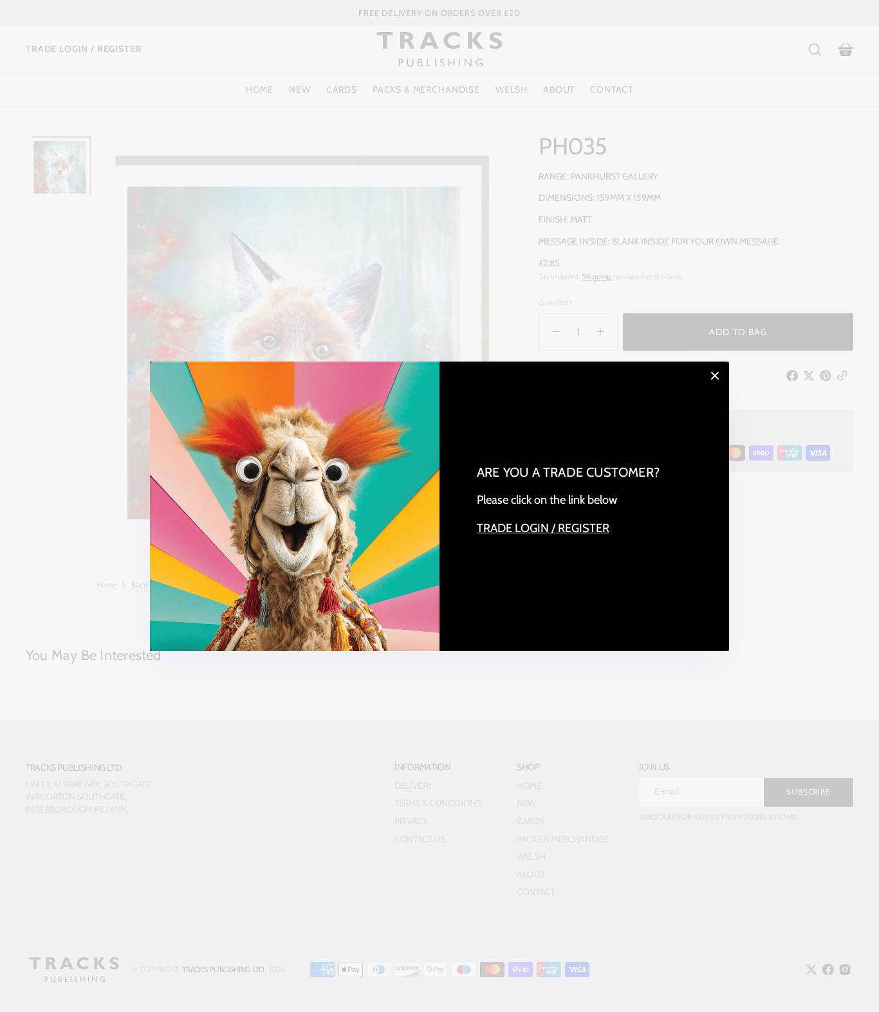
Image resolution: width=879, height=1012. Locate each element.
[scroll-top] (851, 984)
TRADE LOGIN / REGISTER (543, 527)
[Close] (715, 376)
